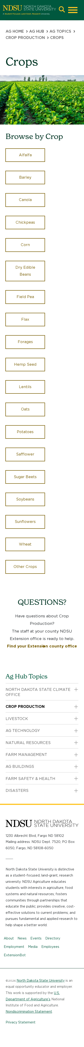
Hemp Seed (25, 364)
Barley (25, 177)
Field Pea (25, 297)
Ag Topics (60, 31)
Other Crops (25, 566)
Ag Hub (36, 31)
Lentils (25, 387)
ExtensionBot (15, 955)
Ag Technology (23, 730)
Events (36, 938)
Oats (25, 409)
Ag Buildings (20, 766)
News (22, 938)
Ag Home (15, 31)
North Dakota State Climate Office (38, 692)
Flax (25, 319)
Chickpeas (25, 222)
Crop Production (25, 37)
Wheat (25, 544)
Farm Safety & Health (30, 778)
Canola (25, 200)
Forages (25, 342)
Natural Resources (28, 743)
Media (33, 947)
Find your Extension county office (42, 646)
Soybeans (25, 499)
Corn (25, 245)
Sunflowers (25, 521)
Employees (50, 947)
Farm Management (26, 754)
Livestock (17, 719)
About (9, 938)
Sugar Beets (25, 477)
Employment (14, 947)
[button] (62, 10)
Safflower (25, 454)
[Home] (29, 10)
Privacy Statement (20, 1022)
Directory (52, 938)
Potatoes (25, 432)
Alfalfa (25, 155)
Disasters (17, 790)
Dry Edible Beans (25, 271)
